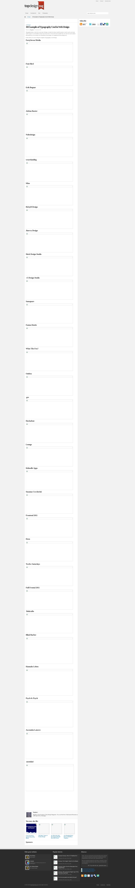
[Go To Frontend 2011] (49, 495)
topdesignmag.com (34, 884)
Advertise (108, 884)
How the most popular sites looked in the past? (67, 877)
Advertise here (107, 0)
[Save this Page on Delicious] (104, 25)
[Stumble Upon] (107, 25)
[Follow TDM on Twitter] (85, 876)
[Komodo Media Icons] (87, 871)
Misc (39, 13)
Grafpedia (32, 861)
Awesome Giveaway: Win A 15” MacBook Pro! (67, 855)
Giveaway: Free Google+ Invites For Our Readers (68, 861)
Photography (45, 13)
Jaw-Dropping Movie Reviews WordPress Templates (68, 837)
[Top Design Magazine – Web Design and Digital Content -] (34, 9)
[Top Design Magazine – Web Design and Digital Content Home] (25, 17)
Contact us (103, 884)
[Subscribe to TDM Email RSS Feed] (98, 25)
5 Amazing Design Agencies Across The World (30, 837)
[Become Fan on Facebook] (101, 25)
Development (33, 13)
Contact (101, 0)
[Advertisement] (84, 52)
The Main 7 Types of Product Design (42, 836)
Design (26, 13)
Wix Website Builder (34, 866)
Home (97, 0)
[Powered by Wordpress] (88, 870)
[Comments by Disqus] (87, 869)
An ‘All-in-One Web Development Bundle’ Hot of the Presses (55, 837)
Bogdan (32, 29)
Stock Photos (32, 855)
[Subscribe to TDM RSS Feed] (82, 876)
